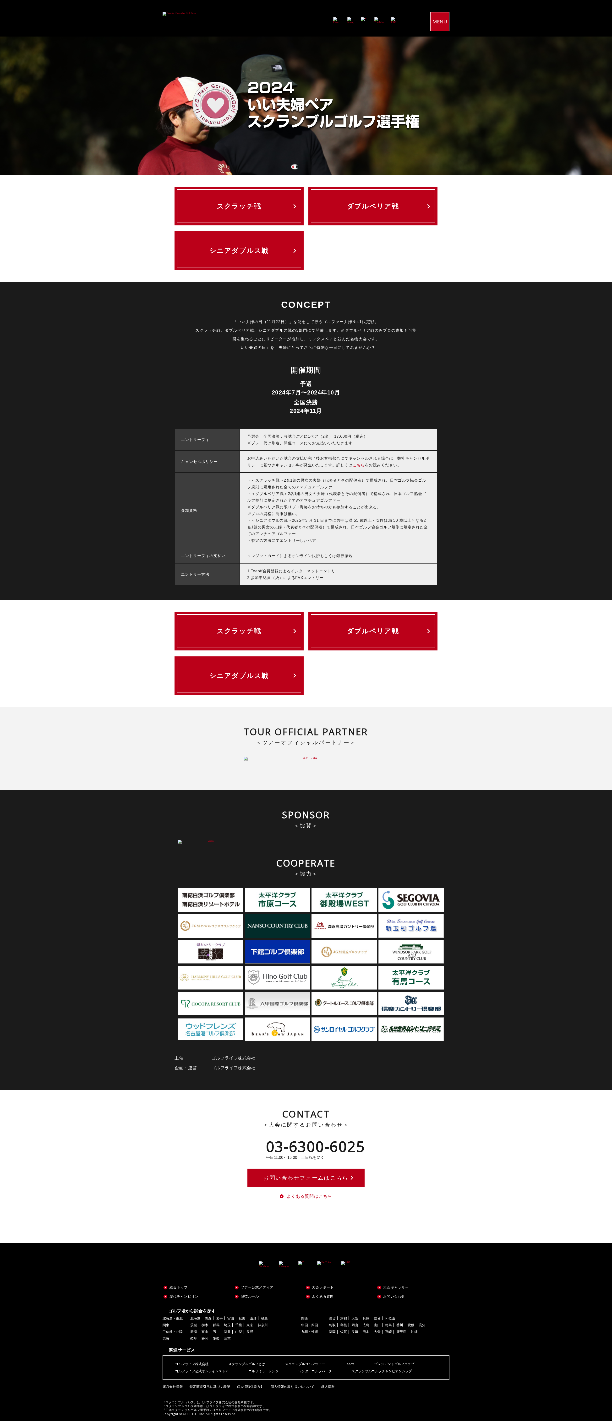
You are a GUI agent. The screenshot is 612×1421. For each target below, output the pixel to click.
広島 (366, 1325)
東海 (166, 1338)
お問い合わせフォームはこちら (306, 1178)
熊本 (366, 1332)
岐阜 (193, 1338)
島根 (343, 1325)
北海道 (195, 1318)
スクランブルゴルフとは (246, 1364)
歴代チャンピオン (184, 1296)
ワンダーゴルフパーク (315, 1371)
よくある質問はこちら (309, 1196)
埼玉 (227, 1325)
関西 (304, 1318)
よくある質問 (323, 1296)
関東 (166, 1325)
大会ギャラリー (396, 1287)
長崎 (354, 1332)
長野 (249, 1332)
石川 (216, 1332)
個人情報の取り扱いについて (293, 1387)
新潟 (193, 1332)
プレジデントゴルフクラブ (394, 1364)
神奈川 (263, 1325)
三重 (227, 1338)
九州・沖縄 (309, 1332)
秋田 (242, 1318)
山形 (253, 1318)
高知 (422, 1325)
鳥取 (332, 1325)
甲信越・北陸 (173, 1332)
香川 (399, 1325)
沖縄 (414, 1332)
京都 (343, 1318)
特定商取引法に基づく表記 (210, 1387)
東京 (249, 1325)
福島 (264, 1318)
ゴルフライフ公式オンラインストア (202, 1371)
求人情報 (328, 1387)
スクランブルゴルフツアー (305, 1364)
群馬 (216, 1325)
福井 (227, 1332)
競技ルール (250, 1296)
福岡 (332, 1332)
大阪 (354, 1318)
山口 (377, 1325)
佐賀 (343, 1332)
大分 (377, 1332)
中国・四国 (309, 1325)
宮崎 (388, 1332)
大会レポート (323, 1287)
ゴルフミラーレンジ (263, 1371)
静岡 (205, 1338)
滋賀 (332, 1318)
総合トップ (178, 1287)
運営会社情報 (173, 1387)
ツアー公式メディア (257, 1287)
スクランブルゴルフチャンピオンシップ (382, 1371)
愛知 (216, 1338)
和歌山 (390, 1318)
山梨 (238, 1332)
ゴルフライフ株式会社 (191, 1364)
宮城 (230, 1318)
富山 (205, 1332)
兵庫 (366, 1318)
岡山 (354, 1325)
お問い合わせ (394, 1296)
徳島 (388, 1325)
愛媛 (411, 1325)
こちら (359, 465)
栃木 (205, 1325)
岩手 (219, 1318)
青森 (208, 1318)
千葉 (238, 1325)
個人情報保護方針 (250, 1387)
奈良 (377, 1318)
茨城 (193, 1325)
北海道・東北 (173, 1318)
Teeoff (349, 1364)
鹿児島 (401, 1332)
